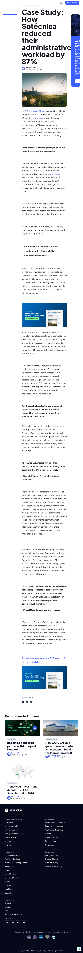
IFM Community (12, 783)
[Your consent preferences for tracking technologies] (79, 949)
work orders (55, 174)
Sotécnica (38, 118)
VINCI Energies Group (35, 111)
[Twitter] (24, 923)
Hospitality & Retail (51, 739)
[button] (61, 3)
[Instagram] (7, 923)
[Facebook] (13, 923)
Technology (11, 739)
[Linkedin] (18, 923)
